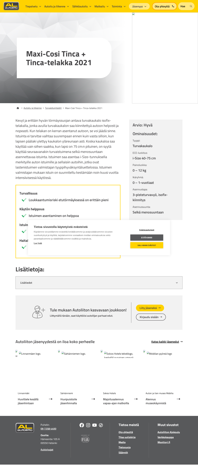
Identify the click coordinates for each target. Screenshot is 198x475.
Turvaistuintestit (53, 108)
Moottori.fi (164, 442)
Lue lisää (38, 243)
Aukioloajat (47, 450)
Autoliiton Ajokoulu (169, 432)
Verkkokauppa (166, 437)
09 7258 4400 (48, 429)
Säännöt (123, 452)
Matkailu (100, 6)
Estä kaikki (146, 237)
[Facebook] (81, 425)
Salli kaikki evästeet (147, 245)
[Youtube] (94, 425)
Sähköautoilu (80, 6)
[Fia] (85, 439)
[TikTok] (101, 425)
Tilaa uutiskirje (127, 437)
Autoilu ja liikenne (55, 6)
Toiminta (117, 6)
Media (122, 442)
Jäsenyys (137, 6)
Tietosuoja (125, 447)
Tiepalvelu (31, 6)
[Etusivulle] (20, 108)
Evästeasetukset (146, 229)
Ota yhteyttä (126, 432)
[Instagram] (88, 425)
